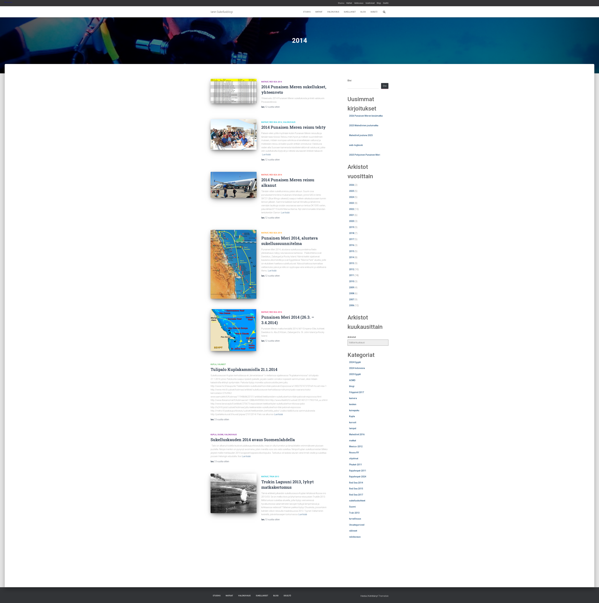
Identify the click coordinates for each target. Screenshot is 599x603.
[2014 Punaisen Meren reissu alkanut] (234, 185)
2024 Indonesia (357, 368)
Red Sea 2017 (356, 494)
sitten (272, 107)
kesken (352, 404)
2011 (351, 275)
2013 (351, 263)
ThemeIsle (383, 596)
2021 (351, 215)
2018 (351, 233)
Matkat (349, 3)
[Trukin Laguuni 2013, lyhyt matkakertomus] (234, 493)
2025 (351, 191)
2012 (351, 269)
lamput (352, 428)
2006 (351, 305)
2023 (351, 203)
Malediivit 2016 (357, 434)
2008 (351, 293)
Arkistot (352, 337)
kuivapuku (354, 410)
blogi (351, 386)
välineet (221, 364)
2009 (351, 287)
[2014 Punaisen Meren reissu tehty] (234, 134)
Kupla (214, 364)
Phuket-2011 (355, 464)
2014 (351, 257)
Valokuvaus (358, 3)
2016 (351, 245)
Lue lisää (266, 154)
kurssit (352, 422)
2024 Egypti (355, 362)
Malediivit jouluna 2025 (361, 135)
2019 (351, 227)
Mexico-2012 (356, 446)
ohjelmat (353, 458)
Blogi (379, 3)
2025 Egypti (355, 374)
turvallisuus (355, 518)
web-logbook (356, 145)
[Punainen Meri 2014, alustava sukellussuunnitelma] (234, 264)
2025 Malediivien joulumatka (363, 125)
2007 (351, 299)
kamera (353, 398)
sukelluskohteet (357, 500)
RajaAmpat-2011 (357, 470)
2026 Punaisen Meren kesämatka (366, 116)
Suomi (220, 435)
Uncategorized (356, 525)
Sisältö (385, 3)
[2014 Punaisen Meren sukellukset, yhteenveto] (234, 91)
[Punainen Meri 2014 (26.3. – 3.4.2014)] (234, 330)
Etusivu (341, 3)
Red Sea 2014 (275, 82)
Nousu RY (354, 452)
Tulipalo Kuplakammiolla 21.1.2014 (244, 369)
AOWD (352, 380)
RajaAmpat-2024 (357, 476)
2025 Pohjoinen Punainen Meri (364, 155)
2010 (351, 281)
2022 (351, 209)
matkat (264, 82)
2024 (351, 197)
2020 (351, 221)
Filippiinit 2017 (356, 392)
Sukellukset (370, 3)
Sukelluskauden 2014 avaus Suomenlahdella (253, 439)
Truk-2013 (274, 477)
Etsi (349, 80)
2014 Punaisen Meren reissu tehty (293, 127)
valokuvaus (289, 122)
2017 (351, 239)
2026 (351, 185)
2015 (351, 251)
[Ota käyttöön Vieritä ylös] (593, 597)
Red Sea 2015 (356, 488)
